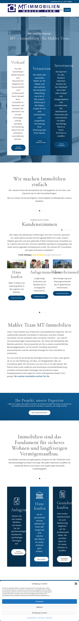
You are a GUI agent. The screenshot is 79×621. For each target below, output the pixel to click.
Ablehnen (39, 607)
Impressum (49, 618)
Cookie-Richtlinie (31, 618)
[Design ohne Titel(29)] (33, 10)
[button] (76, 584)
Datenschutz (41, 618)
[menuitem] (43, 10)
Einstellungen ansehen (39, 613)
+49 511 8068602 (67, 1)
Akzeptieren (39, 601)
